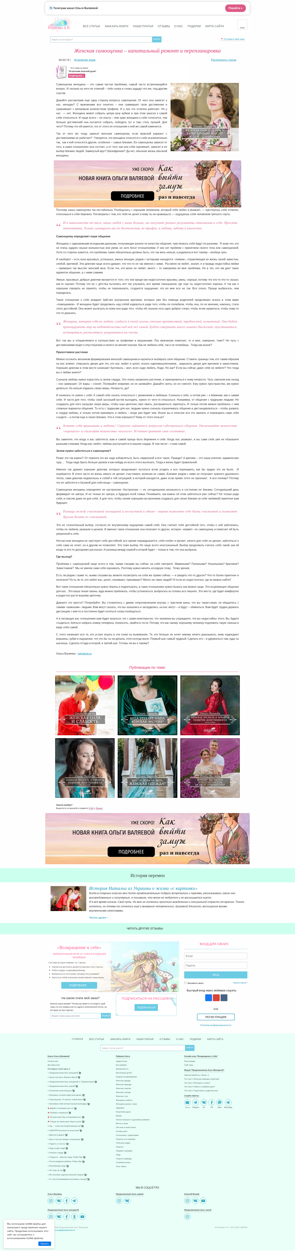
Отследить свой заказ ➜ (59, 1069)
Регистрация (215, 1017)
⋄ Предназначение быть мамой (61, 1086)
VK (204, 1107)
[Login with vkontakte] (223, 998)
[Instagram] (51, 1201)
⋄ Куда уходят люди (56, 1148)
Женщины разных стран (126, 1104)
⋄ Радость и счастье (57, 1144)
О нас (178, 26)
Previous (47, 901)
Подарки (194, 26)
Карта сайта (214, 26)
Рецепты (119, 1147)
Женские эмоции (123, 1092)
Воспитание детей (124, 1073)
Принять (44, 1243)
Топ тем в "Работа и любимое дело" (199, 1087)
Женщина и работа (124, 1100)
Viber (219, 1107)
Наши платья (143, 26)
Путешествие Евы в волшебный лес (64, 1117)
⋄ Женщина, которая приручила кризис (65, 1095)
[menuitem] (79, 1062)
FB (212, 1107)
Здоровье (120, 1108)
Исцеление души (123, 1112)
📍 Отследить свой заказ (233, 38)
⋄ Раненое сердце (55, 1153)
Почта (187, 1107)
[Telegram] (75, 1201)
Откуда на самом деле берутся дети (64, 1122)
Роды (118, 1155)
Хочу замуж (121, 1166)
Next (247, 901)
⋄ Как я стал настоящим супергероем (64, 1139)
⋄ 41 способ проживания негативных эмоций (67, 1179)
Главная (77, 1039)
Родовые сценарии (124, 1151)
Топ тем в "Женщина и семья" (197, 1083)
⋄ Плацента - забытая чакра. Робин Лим (65, 1157)
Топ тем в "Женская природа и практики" (202, 1079)
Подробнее (78, 985)
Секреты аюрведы (124, 1159)
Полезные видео (123, 1143)
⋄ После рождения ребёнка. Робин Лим (65, 1161)
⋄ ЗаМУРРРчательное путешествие (63, 1130)
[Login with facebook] (208, 998)
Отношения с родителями (127, 1135)
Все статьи (91, 26)
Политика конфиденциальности (215, 1025)
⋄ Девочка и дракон (56, 1135)
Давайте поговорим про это (61, 1108)
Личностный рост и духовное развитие (133, 1120)
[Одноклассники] (75, 1217)
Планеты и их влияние (125, 1139)
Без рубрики (121, 1065)
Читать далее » (98, 917)
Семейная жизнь (123, 1162)
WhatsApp (228, 1107)
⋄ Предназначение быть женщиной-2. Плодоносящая (71, 1082)
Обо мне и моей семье (126, 1127)
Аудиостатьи (121, 1061)
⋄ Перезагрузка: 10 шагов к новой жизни (65, 1099)
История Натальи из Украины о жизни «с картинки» (143, 888)
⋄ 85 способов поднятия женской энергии (66, 1175)
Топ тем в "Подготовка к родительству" (201, 1091)
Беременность (122, 1069)
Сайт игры (188, 1065)
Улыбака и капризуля (58, 1113)
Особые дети (121, 1131)
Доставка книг (54, 1065)
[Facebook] (67, 1201)
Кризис (119, 1116)
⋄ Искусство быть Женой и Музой (62, 1077)
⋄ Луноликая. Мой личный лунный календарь (67, 1104)
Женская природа (123, 1084)
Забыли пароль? (240, 982)
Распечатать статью (223, 60)
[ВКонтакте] (59, 1201)
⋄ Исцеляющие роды (57, 1166)
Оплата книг (53, 1061)
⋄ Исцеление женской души (60, 1091)
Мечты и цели (122, 1123)
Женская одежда (123, 1081)
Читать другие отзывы (145, 928)
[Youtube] (82, 1217)
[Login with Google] (216, 998)
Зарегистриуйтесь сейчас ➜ (196, 1075)
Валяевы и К (59, 27)
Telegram (195, 1107)
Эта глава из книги (82, 71)
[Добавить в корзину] (95, 1083)
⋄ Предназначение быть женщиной (63, 1073)
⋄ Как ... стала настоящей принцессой (64, 1126)
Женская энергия (123, 1088)
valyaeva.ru (85, 653)
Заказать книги (116, 26)
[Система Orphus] (96, 808)
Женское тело (122, 1096)
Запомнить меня (195, 982)
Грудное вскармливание (126, 1077)
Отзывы (164, 26)
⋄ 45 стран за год (55, 1170)
